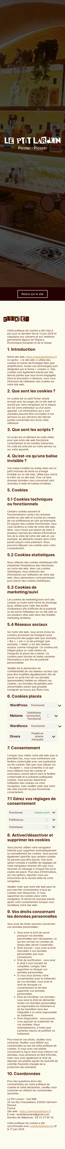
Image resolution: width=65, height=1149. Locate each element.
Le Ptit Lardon (33, 141)
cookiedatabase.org (42, 1126)
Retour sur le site (32, 294)
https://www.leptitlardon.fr (41, 356)
